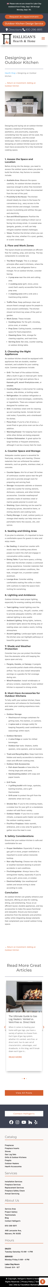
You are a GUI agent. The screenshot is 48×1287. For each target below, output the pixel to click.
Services (11, 1173)
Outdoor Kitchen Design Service (24, 23)
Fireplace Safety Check (15, 1191)
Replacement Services (14, 1188)
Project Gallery (11, 1212)
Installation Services (13, 1181)
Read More (15, 1057)
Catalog (11, 1137)
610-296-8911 (33, 29)
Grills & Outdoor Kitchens (15, 1157)
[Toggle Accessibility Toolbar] (42, 1281)
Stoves (8, 1151)
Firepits (8, 1160)
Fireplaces (9, 1145)
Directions (15, 29)
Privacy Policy (28, 1282)
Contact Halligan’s (12, 1221)
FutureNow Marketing (29, 1285)
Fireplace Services (13, 1184)
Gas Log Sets (10, 1154)
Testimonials (10, 1215)
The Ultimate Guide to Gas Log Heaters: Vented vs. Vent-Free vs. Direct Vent (23, 1019)
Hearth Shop (10, 73)
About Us (12, 1200)
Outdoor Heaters (12, 1163)
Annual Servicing (12, 1193)
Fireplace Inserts (12, 1148)
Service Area (10, 1209)
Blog (7, 1218)
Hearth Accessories (13, 1166)
